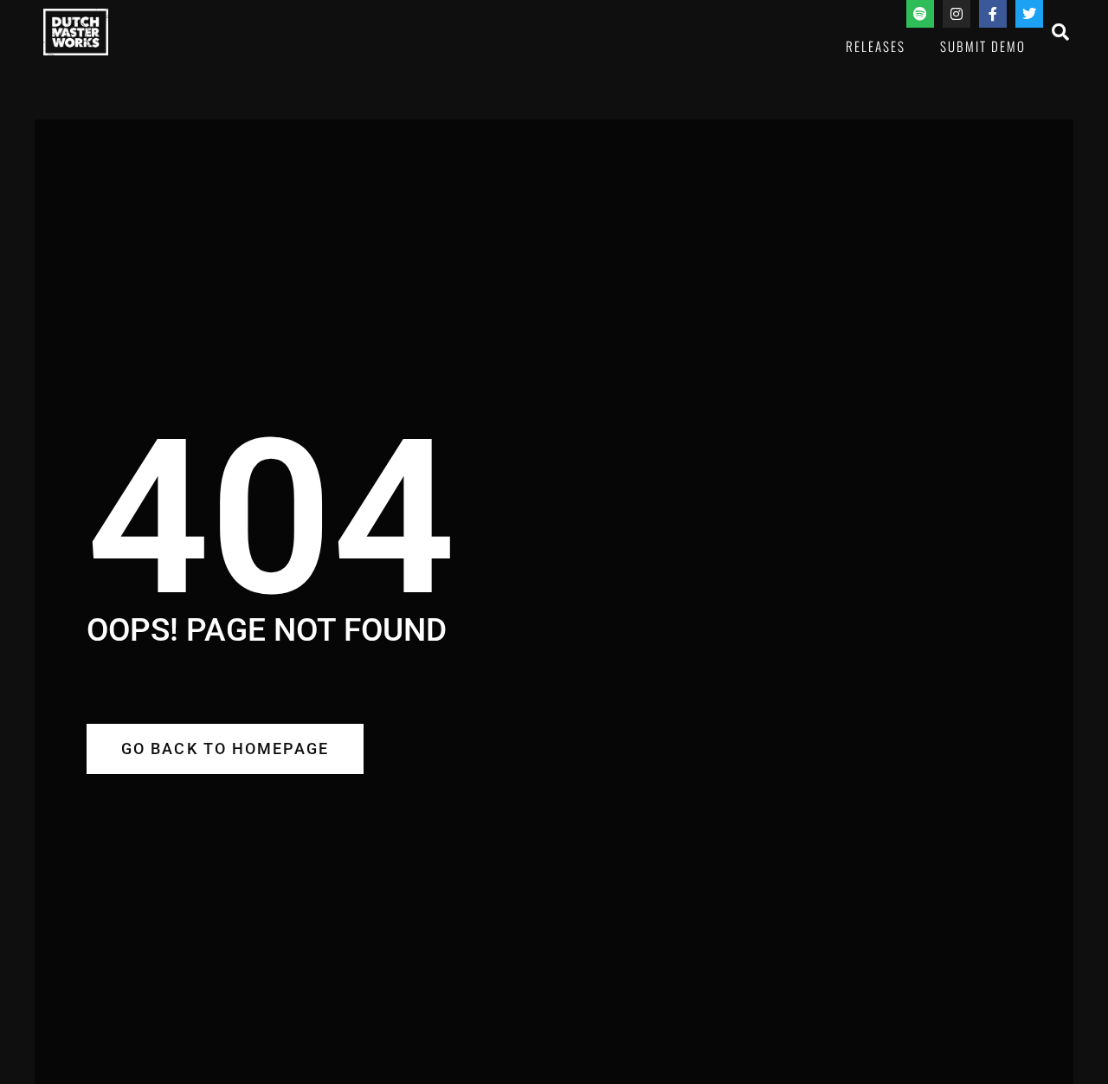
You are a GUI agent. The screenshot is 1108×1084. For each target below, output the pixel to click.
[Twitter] (1029, 14)
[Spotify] (920, 14)
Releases (875, 45)
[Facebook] (993, 14)
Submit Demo (983, 45)
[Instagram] (956, 14)
